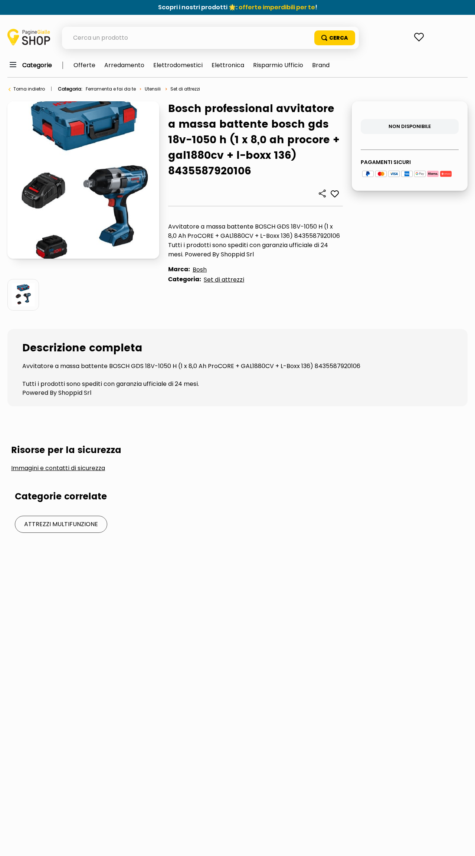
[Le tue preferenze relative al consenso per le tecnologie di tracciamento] (462, 843)
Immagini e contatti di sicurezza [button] (58, 468)
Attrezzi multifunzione (61, 524)
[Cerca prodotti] (334, 37)
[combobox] (210, 38)
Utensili (153, 89)
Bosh (200, 269)
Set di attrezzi (185, 89)
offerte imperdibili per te (277, 7)
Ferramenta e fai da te (111, 89)
